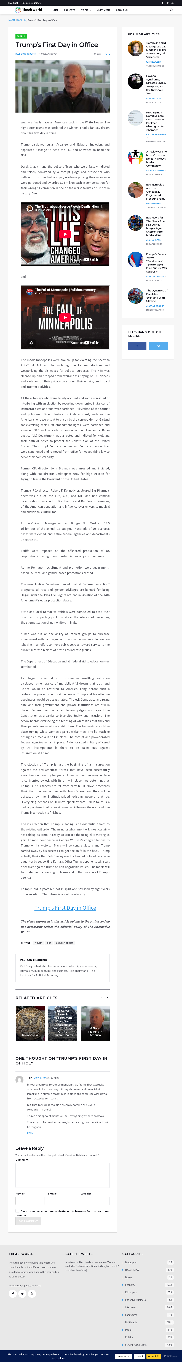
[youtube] (172, 3)
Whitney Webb (153, 61)
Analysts (69, 10)
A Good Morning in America (95, 1031)
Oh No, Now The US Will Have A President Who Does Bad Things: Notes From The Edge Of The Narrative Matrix (62, 1021)
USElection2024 (64, 943)
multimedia (103, 10)
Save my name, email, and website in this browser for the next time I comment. (62, 1213)
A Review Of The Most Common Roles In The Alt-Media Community (156, 158)
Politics (129, 1337)
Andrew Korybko (155, 170)
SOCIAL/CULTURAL (136, 1344)
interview (130, 1307)
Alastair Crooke (155, 276)
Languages (131, 1315)
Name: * (20, 1193)
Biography (130, 1262)
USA (49, 943)
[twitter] (167, 3)
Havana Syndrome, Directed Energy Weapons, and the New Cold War (156, 84)
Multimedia (131, 1322)
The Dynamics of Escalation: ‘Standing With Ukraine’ (156, 296)
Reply (30, 1133)
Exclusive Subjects (135, 1300)
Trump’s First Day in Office (65, 907)
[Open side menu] (10, 10)
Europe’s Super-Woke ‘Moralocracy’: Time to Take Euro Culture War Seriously (156, 263)
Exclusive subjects (32, 2)
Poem (128, 1329)
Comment (21, 1159)
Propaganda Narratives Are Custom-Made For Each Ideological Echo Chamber (156, 121)
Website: (86, 1193)
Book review (132, 1270)
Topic (84, 10)
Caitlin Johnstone (156, 134)
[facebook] (162, 3)
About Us (122, 10)
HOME (11, 20)
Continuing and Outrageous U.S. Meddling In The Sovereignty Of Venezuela (156, 50)
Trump (38, 943)
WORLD (21, 20)
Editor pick (131, 1292)
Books (128, 1277)
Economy (130, 1285)
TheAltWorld (31, 9)
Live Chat (13, 2)
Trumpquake (30, 1035)
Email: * (52, 1193)
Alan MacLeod (153, 98)
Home (55, 10)
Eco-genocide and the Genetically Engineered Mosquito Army (155, 191)
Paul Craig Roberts (25, 53)
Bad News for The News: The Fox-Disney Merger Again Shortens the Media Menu (155, 226)
